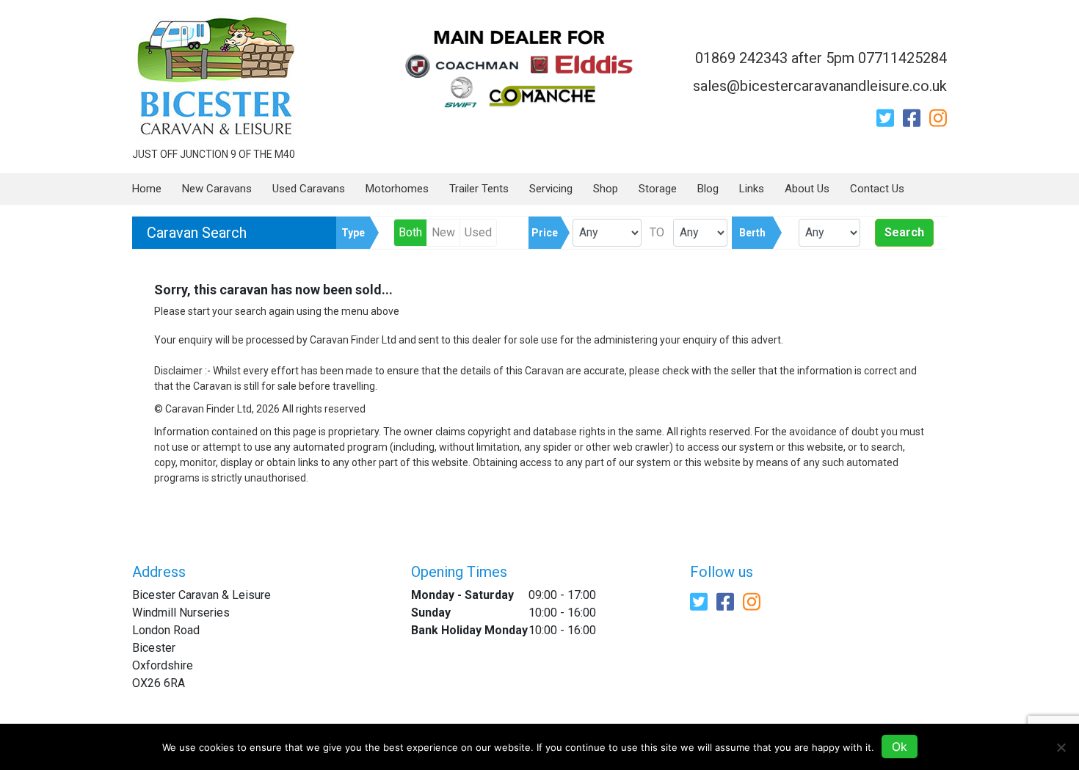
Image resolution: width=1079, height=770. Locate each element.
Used (478, 232)
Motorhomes (397, 188)
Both (410, 232)
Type (353, 233)
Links (751, 188)
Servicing (551, 188)
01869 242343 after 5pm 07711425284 (821, 58)
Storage (658, 188)
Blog (708, 188)
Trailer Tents (479, 188)
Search (904, 232)
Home (146, 188)
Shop (605, 188)
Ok (899, 746)
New (443, 232)
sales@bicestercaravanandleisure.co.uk (820, 86)
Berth (752, 233)
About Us (807, 188)
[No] (1060, 747)
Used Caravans (308, 188)
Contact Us (877, 188)
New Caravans (217, 188)
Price (544, 233)
